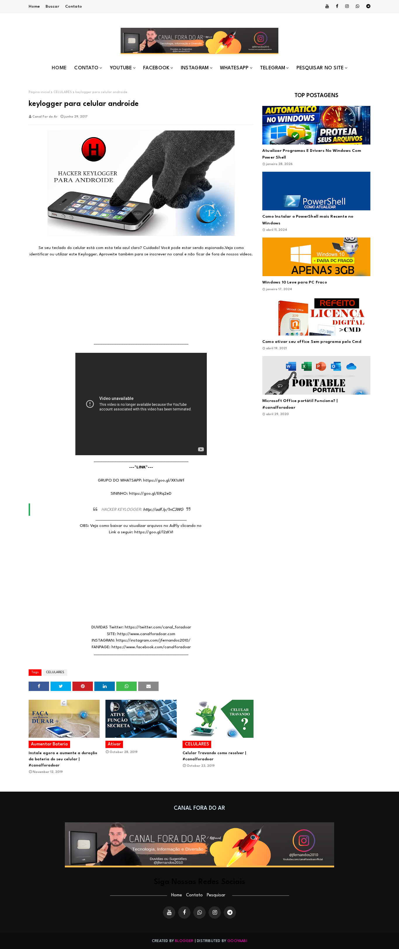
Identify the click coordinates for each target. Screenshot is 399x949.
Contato (73, 6)
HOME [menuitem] (59, 68)
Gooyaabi (237, 941)
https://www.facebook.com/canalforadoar (151, 647)
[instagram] (347, 6)
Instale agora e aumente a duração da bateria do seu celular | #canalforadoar (63, 759)
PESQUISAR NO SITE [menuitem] (320, 68)
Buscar (52, 6)
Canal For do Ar (45, 116)
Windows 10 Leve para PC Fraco (294, 282)
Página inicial (39, 92)
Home (34, 6)
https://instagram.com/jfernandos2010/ (153, 640)
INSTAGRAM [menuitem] (195, 68)
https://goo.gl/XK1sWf (163, 480)
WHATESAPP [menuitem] (234, 68)
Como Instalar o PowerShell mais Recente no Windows (307, 219)
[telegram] (367, 6)
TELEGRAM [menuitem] (272, 68)
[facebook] (337, 6)
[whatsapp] (357, 6)
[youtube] (327, 6)
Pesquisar (216, 895)
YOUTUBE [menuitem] (121, 68)
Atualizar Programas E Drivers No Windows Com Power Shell (311, 154)
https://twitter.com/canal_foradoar (158, 627)
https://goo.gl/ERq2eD (150, 493)
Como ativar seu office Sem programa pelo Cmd (311, 342)
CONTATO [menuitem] (86, 68)
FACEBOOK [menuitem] (156, 68)
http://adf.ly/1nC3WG (163, 510)
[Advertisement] (141, 299)
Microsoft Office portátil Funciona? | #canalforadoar (300, 404)
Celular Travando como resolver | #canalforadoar (214, 756)
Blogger (184, 941)
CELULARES (62, 92)
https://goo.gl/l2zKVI (153, 532)
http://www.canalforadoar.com (146, 634)
